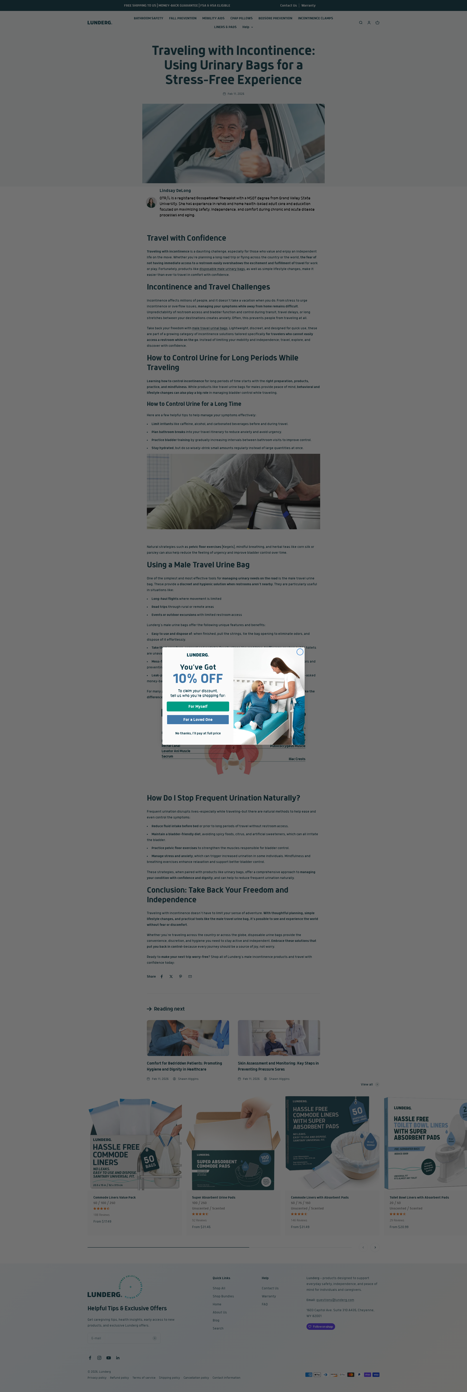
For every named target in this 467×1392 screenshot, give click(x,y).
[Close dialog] (300, 652)
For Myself (198, 706)
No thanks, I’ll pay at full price (198, 733)
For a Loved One (198, 719)
